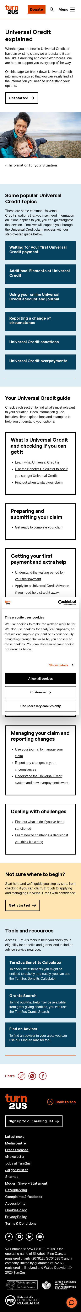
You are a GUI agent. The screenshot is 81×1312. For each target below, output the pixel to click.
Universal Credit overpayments (38, 360)
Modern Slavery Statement (26, 1183)
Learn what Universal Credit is (37, 462)
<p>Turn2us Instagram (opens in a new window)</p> (19, 1237)
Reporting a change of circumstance (30, 320)
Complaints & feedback (23, 1197)
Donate (36, 9)
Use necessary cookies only (40, 705)
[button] (71, 1302)
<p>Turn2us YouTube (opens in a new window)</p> (40, 1237)
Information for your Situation (33, 165)
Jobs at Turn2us (18, 1163)
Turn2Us (11, 9)
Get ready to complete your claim (39, 527)
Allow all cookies (40, 678)
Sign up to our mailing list (31, 1121)
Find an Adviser (23, 1028)
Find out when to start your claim (39, 482)
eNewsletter (15, 1157)
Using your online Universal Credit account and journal (34, 296)
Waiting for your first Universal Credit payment (38, 249)
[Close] (74, 1286)
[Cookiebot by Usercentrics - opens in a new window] (58, 602)
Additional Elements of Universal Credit (39, 273)
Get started (18, 98)
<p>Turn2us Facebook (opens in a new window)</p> (9, 1237)
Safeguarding (16, 1190)
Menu (63, 9)
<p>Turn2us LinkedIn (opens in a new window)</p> (29, 1237)
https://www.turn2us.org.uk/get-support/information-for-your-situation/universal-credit (21, 1076)
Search (53, 9)
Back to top (65, 1102)
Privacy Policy (16, 1217)
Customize (38, 692)
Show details (58, 665)
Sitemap (11, 1177)
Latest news (14, 1136)
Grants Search (23, 995)
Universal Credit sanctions (34, 341)
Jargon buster (16, 1170)
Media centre (15, 1143)
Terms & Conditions (21, 1223)
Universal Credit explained (32, 1076)
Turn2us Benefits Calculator (35, 962)
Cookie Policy (16, 1210)
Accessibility (15, 1203)
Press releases (16, 1150)
